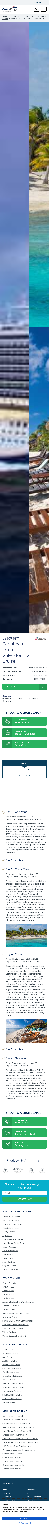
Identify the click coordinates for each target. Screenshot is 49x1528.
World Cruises (8, 1402)
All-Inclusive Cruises (11, 1216)
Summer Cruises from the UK (15, 1324)
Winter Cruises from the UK (14, 1336)
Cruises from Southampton (14, 1435)
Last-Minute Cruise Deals (13, 1243)
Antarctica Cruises (10, 1353)
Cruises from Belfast (11, 1457)
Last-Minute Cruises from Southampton (20, 1442)
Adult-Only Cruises (10, 1220)
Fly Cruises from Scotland (13, 1239)
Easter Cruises (8, 1309)
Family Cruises (8, 1231)
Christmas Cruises (10, 1305)
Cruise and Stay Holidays (13, 1224)
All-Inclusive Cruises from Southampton (20, 1438)
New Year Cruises (10, 1317)
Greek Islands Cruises (12, 1376)
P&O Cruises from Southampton (16, 1446)
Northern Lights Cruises (13, 1387)
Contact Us (6, 1497)
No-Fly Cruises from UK (12, 1416)
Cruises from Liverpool (12, 1461)
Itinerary (24, 763)
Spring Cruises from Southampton (17, 1321)
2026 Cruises (8, 1287)
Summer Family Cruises (12, 1328)
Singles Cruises (9, 1265)
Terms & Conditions (33, 1497)
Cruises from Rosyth (11, 1468)
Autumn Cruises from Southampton (18, 1302)
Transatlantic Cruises (12, 1398)
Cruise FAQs (7, 1493)
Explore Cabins (24, 769)
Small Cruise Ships (10, 1269)
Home (4, 16)
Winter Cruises (9, 1332)
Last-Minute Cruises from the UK (17, 1431)
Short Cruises (8, 1262)
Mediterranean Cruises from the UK (18, 1427)
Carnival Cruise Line (29, 16)
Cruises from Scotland (12, 1453)
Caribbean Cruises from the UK (16, 1423)
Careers (28, 1493)
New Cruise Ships (10, 1250)
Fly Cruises (7, 1235)
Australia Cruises (10, 1361)
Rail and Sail (7, 1254)
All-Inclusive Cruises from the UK (17, 1419)
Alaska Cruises (8, 1349)
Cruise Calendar (9, 1283)
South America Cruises (12, 1395)
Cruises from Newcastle (13, 1465)
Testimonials (30, 1489)
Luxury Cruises (9, 1247)
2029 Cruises (8, 1298)
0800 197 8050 (40, 679)
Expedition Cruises (10, 1228)
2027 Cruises (8, 1290)
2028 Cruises (8, 1294)
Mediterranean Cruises (12, 1383)
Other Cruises (24, 775)
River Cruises (8, 1258)
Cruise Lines (14, 16)
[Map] (24, 793)
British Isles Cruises (11, 1364)
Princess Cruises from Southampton (18, 1450)
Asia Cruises (7, 1357)
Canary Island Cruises (12, 1368)
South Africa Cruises (11, 1391)
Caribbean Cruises (10, 1372)
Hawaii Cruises (9, 1379)
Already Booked (40, 2)
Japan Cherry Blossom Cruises (15, 1313)
